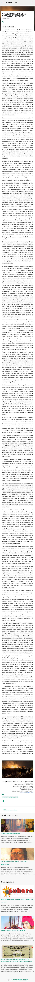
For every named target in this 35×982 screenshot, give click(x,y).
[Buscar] (33, 3)
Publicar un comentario (10, 810)
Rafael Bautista (13, 797)
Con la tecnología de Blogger (19, 979)
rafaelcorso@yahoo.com (26, 792)
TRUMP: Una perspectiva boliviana (10, 833)
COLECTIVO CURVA (11, 2)
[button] (3, 22)
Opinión (5, 797)
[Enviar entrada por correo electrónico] (3, 795)
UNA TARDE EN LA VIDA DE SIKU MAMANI (13, 930)
